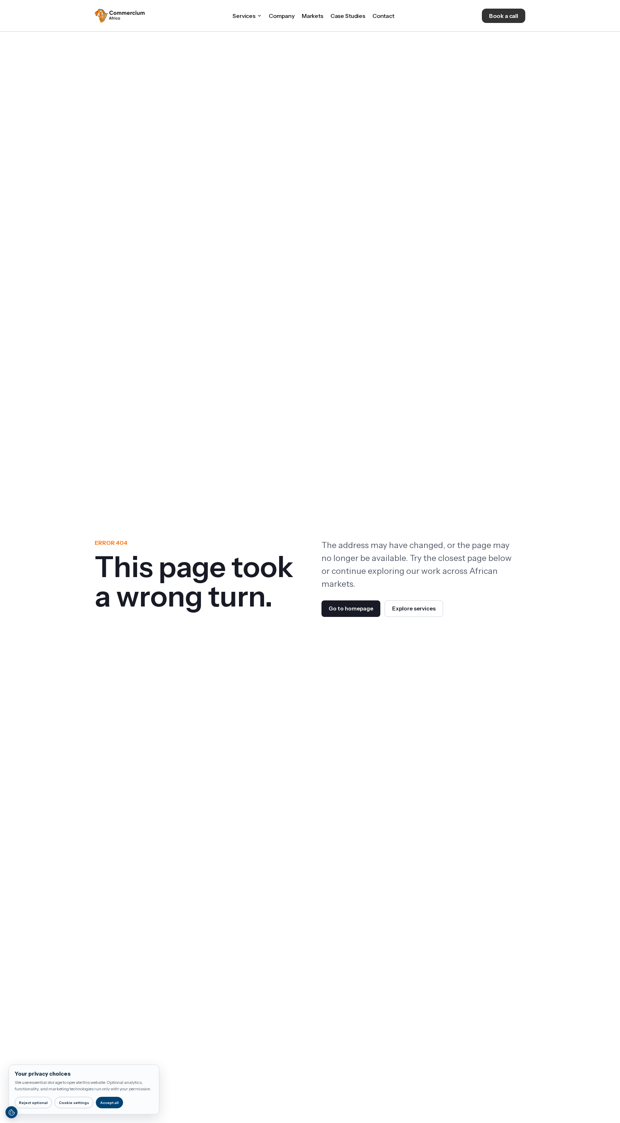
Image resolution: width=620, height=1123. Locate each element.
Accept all (109, 1102)
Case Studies (347, 15)
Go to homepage (351, 608)
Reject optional (33, 1102)
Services (243, 15)
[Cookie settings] (11, 1112)
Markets (312, 15)
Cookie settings (74, 1102)
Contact (383, 15)
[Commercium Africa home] (120, 16)
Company (282, 15)
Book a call (503, 15)
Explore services (414, 608)
